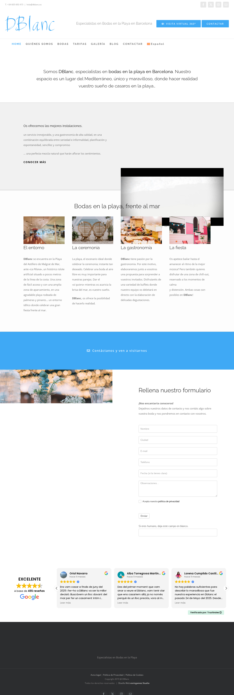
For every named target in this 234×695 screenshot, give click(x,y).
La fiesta (177, 247)
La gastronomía (136, 247)
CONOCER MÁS (34, 162)
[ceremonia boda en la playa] (92, 217)
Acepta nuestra (160, 501)
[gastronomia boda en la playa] (141, 217)
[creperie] (190, 217)
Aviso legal (96, 675)
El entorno (33, 247)
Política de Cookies (134, 675)
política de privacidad (168, 501)
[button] (226, 588)
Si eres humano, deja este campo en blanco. (163, 526)
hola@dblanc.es (34, 4)
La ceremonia (86, 247)
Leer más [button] (65, 602)
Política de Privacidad (113, 675)
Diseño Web (133, 683)
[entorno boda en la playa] (44, 217)
